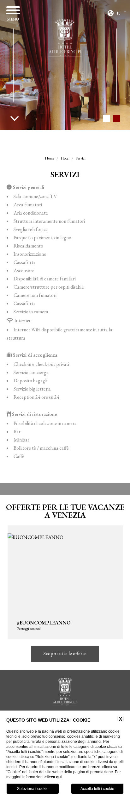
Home (49, 158)
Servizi (81, 158)
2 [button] (116, 118)
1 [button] (106, 118)
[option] (65, 65)
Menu (13, 19)
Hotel (65, 158)
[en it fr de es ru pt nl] (114, 11)
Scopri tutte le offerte (65, 653)
